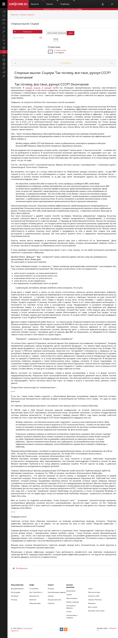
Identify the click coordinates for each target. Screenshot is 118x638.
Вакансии (32, 600)
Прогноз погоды (94, 592)
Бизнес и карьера (72, 602)
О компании (33, 589)
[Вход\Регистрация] (103, 4)
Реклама (51, 589)
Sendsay (51, 596)
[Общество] (3, 52)
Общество (14, 15)
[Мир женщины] (3, 31)
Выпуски (35, 4)
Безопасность (34, 596)
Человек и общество (27, 15)
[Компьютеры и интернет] (3, 39)
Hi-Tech (68, 612)
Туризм (69, 595)
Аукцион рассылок (54, 600)
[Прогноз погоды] (3, 56)
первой (28, 88)
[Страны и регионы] (3, 64)
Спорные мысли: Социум (25, 23)
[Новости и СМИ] (3, 48)
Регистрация (15, 592)
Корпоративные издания (57, 592)
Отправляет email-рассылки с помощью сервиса (62, 9)
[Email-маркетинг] (3, 76)
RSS (40, 37)
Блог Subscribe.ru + (36, 592)
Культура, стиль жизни (96, 611)
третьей (47, 88)
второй (37, 88)
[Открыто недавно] (3, 15)
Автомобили (70, 591)
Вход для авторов (17, 589)
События (51, 603)
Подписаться (27, 32)
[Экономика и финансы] (3, 72)
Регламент (15, 596)
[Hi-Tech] (3, 35)
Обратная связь (35, 603)
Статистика (54, 47)
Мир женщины (71, 598)
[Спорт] (3, 60)
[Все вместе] (3, 11)
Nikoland (112, 628)
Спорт (90, 589)
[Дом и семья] (3, 27)
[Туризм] (3, 68)
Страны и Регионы (94, 600)
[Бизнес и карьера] (3, 23)
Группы (49, 4)
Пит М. (56, 41)
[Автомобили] (3, 19)
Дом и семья (92, 607)
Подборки (64, 4)
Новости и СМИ (93, 596)
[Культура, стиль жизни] (3, 43)
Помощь (14, 600)
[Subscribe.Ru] (18, 4)
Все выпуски (66, 63)
